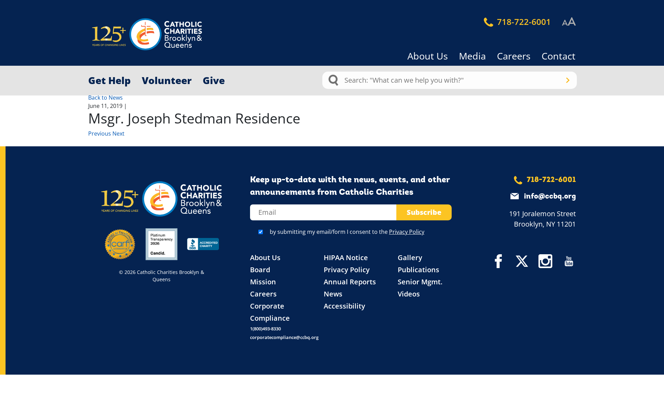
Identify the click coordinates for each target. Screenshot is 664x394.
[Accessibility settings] (569, 22)
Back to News (105, 97)
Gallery (410, 257)
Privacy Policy (406, 232)
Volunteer (167, 80)
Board (260, 269)
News (333, 294)
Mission (263, 281)
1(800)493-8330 (265, 329)
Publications (418, 269)
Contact (558, 55)
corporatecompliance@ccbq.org (284, 337)
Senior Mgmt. (420, 281)
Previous (100, 133)
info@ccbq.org (550, 196)
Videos (409, 294)
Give (214, 80)
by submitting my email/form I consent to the (347, 232)
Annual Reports (350, 281)
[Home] (135, 34)
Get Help (109, 80)
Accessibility (344, 306)
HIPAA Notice (346, 257)
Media (472, 55)
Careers (514, 55)
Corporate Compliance (270, 312)
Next (118, 133)
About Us (427, 55)
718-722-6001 (523, 21)
